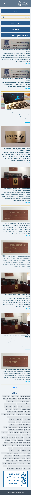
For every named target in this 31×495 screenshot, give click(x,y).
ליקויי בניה (11, 430)
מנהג (21, 438)
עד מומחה (20, 448)
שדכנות (5, 458)
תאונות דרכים (26, 466)
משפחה (7, 440)
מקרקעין (13, 440)
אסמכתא (27, 399)
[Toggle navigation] (4, 3)
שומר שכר (27, 461)
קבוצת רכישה (8, 456)
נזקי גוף (6, 443)
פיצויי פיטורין (26, 453)
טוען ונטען (27, 430)
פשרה (2, 453)
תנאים (24, 469)
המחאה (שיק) (19, 414)
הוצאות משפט (26, 409)
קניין (23, 458)
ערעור (10, 448)
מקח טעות (20, 440)
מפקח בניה (5, 438)
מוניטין (11, 432)
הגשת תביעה (15, 11)
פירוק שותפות (18, 453)
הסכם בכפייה (11, 414)
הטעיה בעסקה (17, 409)
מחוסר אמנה (4, 432)
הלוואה (9, 412)
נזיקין (11, 443)
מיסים (23, 435)
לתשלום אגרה (15, 29)
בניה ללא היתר (13, 399)
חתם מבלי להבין (12, 427)
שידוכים (28, 463)
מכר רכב (9, 435)
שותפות (8, 461)
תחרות (5, 466)
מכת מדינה (27, 438)
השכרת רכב (19, 419)
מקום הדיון (27, 440)
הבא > (13, 387)
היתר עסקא (27, 412)
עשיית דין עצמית (25, 450)
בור (23, 399)
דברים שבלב (10, 401)
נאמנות (16, 443)
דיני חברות (13, 404)
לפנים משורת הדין (25, 432)
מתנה (20, 443)
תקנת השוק (18, 469)
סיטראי (16, 445)
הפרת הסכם (19, 417)
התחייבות (11, 419)
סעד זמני (4, 445)
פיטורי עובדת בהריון (14, 450)
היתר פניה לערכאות (17, 412)
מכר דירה (15, 435)
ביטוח (19, 399)
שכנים (14, 463)
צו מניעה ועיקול (25, 456)
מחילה (28, 435)
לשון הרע (16, 432)
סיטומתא (21, 445)
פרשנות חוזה (9, 453)
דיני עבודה (27, 407)
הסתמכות (3, 414)
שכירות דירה (21, 463)
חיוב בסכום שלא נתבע (24, 427)
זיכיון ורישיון (11, 422)
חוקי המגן (11, 425)
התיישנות (18, 422)
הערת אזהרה (26, 417)
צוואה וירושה (16, 456)
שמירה (4, 463)
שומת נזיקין (14, 461)
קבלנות (28, 458)
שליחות (10, 463)
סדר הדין (27, 445)
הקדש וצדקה (10, 417)
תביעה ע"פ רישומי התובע (15, 466)
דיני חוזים (6, 404)
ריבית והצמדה (17, 458)
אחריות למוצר (6, 396)
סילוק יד (11, 445)
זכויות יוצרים (26, 425)
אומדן (17, 396)
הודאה (15, 407)
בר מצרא (5, 399)
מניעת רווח (12, 438)
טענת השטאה (19, 430)
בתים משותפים (26, 401)
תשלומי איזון (10, 469)
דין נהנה (19, 404)
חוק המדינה (19, 425)
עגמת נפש (27, 448)
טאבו (5, 427)
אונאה (12, 396)
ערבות (14, 448)
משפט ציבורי (26, 443)
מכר (20, 435)
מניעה (17, 438)
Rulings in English (25, 396)
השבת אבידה (26, 419)
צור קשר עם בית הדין (15, 23)
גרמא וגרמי (18, 401)
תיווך (29, 469)
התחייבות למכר (26, 422)
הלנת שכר (27, 414)
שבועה (11, 458)
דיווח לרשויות (26, 404)
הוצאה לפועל (8, 407)
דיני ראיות (20, 407)
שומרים (21, 461)
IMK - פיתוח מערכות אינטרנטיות (15, 493)
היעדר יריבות (8, 409)
